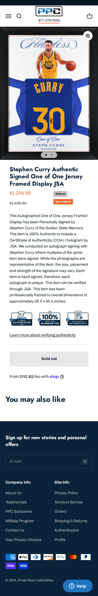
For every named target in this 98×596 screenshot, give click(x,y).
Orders (60, 511)
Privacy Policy (66, 493)
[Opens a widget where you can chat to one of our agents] (78, 586)
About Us (13, 493)
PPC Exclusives (18, 511)
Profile (59, 540)
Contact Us (14, 530)
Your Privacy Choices (23, 540)
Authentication (66, 530)
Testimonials (16, 502)
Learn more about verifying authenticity (43, 335)
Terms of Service (68, 502)
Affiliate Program (19, 521)
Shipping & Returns (70, 521)
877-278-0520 (49, 20)
